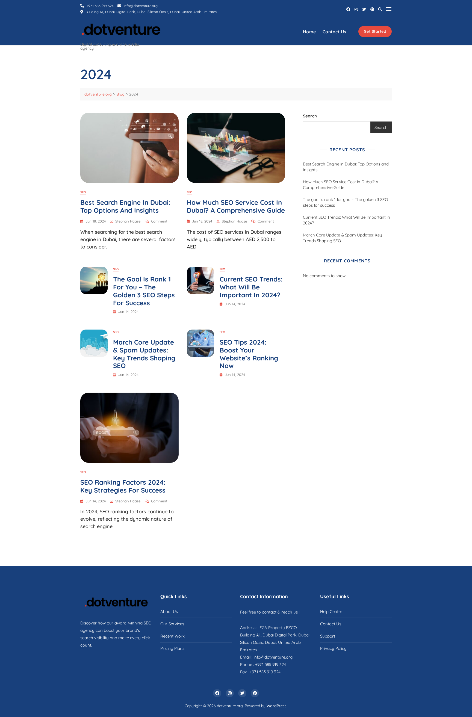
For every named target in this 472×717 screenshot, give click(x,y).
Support (327, 636)
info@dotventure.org (140, 6)
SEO (83, 192)
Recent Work (172, 636)
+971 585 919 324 (99, 6)
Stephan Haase (127, 221)
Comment (159, 221)
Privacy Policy (333, 648)
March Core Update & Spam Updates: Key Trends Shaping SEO (144, 354)
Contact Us (334, 31)
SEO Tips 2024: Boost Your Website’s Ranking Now (249, 354)
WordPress (277, 705)
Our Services (172, 623)
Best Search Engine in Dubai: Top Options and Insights (125, 206)
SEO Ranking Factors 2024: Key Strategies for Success (123, 486)
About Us (169, 611)
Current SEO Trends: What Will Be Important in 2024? (251, 287)
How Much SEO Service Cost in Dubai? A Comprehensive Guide (236, 206)
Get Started (375, 31)
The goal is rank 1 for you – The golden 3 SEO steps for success (144, 291)
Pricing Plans (172, 648)
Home (309, 31)
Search (310, 115)
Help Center (331, 611)
